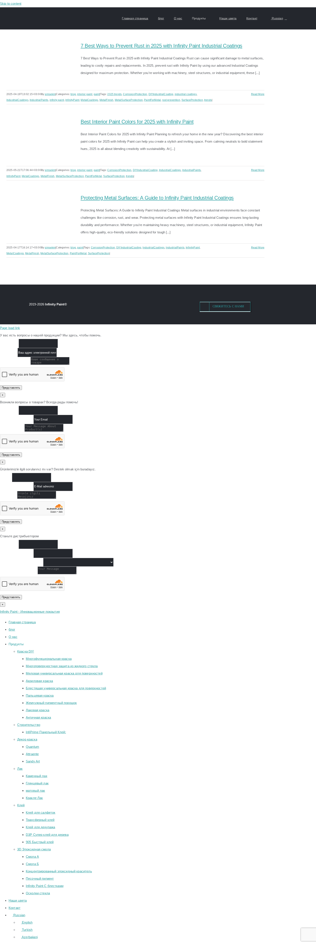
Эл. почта (9, 352)
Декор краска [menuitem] (27, 739)
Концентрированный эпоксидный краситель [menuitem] (59, 871)
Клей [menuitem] (21, 805)
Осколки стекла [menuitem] (38, 893)
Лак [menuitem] (20, 768)
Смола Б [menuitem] (32, 864)
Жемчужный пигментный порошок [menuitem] (51, 703)
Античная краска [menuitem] (38, 717)
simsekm (50, 94)
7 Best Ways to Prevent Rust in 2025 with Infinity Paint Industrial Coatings (161, 46)
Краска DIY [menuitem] (25, 651)
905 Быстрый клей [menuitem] (40, 842)
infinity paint (57, 100)
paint (97, 94)
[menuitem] (17, 915)
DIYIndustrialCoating (161, 94)
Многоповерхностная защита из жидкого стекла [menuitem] (62, 666)
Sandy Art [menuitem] (33, 761)
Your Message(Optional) (19, 573)
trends (208, 100)
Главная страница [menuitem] (22, 622)
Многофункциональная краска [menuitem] (49, 659)
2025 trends (114, 94)
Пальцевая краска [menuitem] (40, 695)
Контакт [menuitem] (14, 908)
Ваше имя (9, 343)
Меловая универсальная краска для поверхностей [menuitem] (64, 673)
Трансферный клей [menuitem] (40, 820)
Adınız (6, 477)
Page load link (10, 328)
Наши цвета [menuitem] (18, 900)
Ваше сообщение (15, 363)
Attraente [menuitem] (32, 754)
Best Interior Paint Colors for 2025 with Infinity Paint (137, 122)
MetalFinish (107, 100)
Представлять (11, 387)
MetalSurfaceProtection (129, 100)
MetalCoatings (89, 100)
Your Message (12, 430)
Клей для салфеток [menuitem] (40, 812)
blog (73, 94)
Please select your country (21, 562)
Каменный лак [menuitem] (36, 776)
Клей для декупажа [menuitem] (40, 827)
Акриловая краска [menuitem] (39, 681)
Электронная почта (17, 419)
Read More (257, 94)
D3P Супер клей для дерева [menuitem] (47, 834)
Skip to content (10, 3)
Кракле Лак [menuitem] (34, 798)
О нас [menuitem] (13, 637)
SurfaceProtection (192, 100)
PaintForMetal (152, 100)
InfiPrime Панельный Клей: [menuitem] (46, 732)
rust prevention (171, 100)
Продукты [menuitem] (16, 644)
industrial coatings (186, 94)
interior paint (84, 94)
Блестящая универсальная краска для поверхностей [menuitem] (66, 688)
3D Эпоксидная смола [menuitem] (34, 849)
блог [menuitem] (12, 629)
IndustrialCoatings (17, 100)
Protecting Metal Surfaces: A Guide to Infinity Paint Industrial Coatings (157, 198)
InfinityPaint (72, 100)
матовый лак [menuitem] (35, 790)
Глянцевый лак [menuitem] (37, 783)
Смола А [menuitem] (32, 856)
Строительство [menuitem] (28, 725)
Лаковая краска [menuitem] (37, 710)
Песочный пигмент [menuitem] (40, 878)
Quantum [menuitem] (32, 746)
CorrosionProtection (135, 94)
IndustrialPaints (39, 100)
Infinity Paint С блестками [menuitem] (44, 886)
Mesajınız (8, 497)
